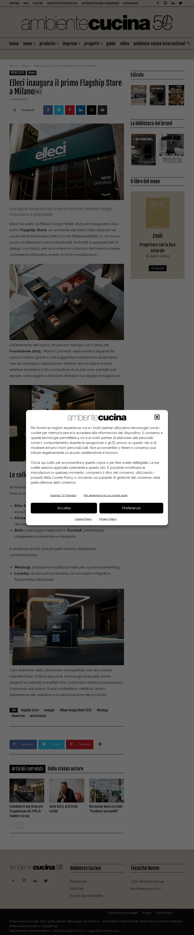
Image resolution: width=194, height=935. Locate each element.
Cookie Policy (83, 518)
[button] (157, 417)
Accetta (64, 508)
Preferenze (131, 508)
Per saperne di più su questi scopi (106, 495)
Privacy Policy (108, 518)
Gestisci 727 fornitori (63, 495)
